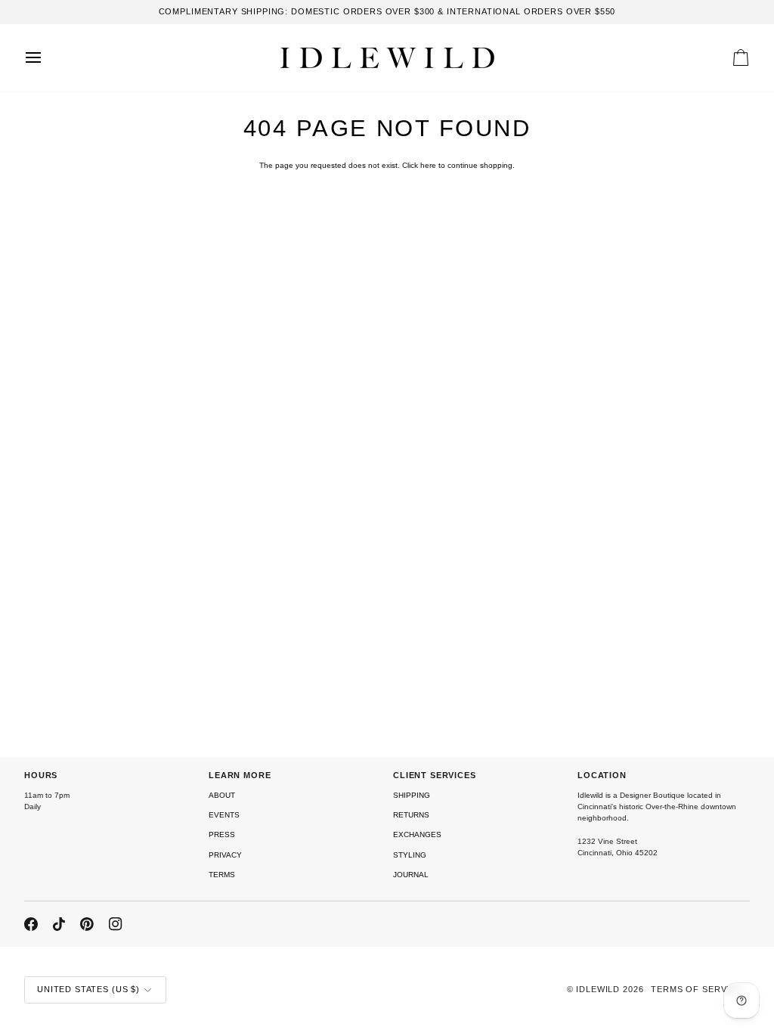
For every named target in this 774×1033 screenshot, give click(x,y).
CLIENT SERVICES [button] (434, 775)
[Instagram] (115, 924)
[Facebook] (31, 924)
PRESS (222, 834)
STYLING (409, 855)
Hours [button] (40, 775)
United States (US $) (88, 989)
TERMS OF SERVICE (696, 989)
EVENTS (224, 815)
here (428, 165)
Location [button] (602, 775)
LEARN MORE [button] (240, 775)
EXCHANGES (417, 834)
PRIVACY (225, 855)
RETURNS (411, 815)
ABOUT (222, 795)
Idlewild (598, 989)
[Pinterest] (87, 924)
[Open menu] (47, 58)
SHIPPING (411, 795)
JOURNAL (411, 874)
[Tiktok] (59, 924)
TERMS (222, 874)
